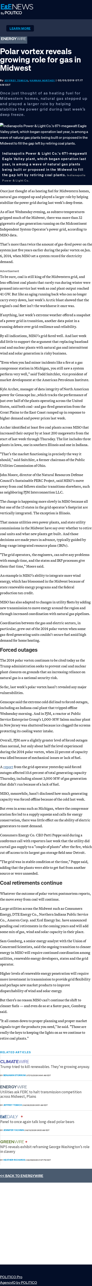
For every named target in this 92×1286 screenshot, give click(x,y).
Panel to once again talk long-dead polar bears (37, 1121)
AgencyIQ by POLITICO (18, 1282)
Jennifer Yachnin (13, 1130)
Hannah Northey (42, 80)
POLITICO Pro (11, 1276)
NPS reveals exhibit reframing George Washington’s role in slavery (45, 1149)
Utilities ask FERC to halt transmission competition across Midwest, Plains (41, 1094)
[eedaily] (10, 1116)
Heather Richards (14, 1159)
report (8, 767)
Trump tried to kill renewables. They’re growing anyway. (45, 1066)
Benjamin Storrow (14, 1075)
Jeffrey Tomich (16, 80)
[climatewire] (15, 1061)
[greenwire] (12, 1141)
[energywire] (14, 1087)
